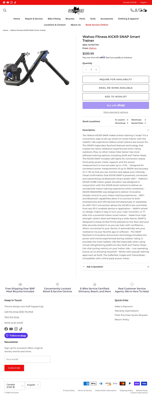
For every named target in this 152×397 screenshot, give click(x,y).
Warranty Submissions (126, 310)
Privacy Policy (69, 390)
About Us (76, 24)
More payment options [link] (115, 112)
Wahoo (92, 48)
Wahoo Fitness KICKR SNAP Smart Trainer (28, 30)
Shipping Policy (126, 390)
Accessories (106, 18)
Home (17, 18)
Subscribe (14, 368)
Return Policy (122, 319)
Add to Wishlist (116, 96)
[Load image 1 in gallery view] (36, 68)
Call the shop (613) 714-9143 (18, 311)
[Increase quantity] (97, 69)
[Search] (5, 10)
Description (89, 130)
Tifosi (91, 2)
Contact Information (139, 393)
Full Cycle (14, 393)
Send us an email (13, 322)
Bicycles (70, 18)
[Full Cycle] (76, 10)
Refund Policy (142, 390)
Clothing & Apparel (128, 18)
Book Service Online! (97, 24)
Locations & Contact (55, 24)
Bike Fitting (54, 18)
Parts (82, 18)
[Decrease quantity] (85, 69)
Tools (92, 18)
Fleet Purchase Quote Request (131, 315)
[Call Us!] (132, 10)
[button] (116, 88)
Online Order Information (105, 390)
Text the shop (11, 317)
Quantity (87, 63)
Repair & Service (34, 18)
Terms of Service (85, 390)
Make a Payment (124, 306)
